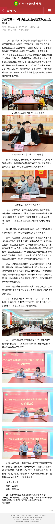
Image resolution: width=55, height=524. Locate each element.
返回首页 (6, 502)
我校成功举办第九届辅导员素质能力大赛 (28, 495)
